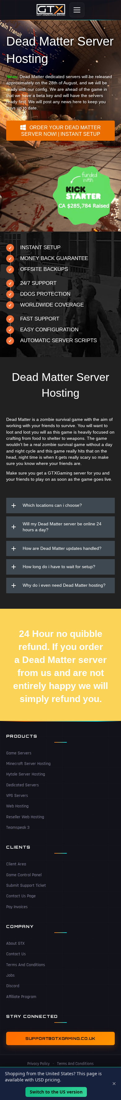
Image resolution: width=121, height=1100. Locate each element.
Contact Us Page (21, 896)
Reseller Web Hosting (25, 817)
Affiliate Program (21, 997)
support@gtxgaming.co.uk (60, 1038)
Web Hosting (17, 806)
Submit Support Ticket (26, 885)
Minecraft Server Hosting (28, 763)
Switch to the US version (56, 1092)
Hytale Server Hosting (25, 774)
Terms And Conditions (25, 965)
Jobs (10, 975)
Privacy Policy (38, 1063)
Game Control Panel (24, 875)
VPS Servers (17, 795)
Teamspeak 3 (17, 827)
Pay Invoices (17, 907)
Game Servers (18, 753)
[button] (60, 131)
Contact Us (16, 954)
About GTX (15, 943)
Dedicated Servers (22, 785)
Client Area (16, 864)
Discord (12, 986)
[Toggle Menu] (76, 9)
